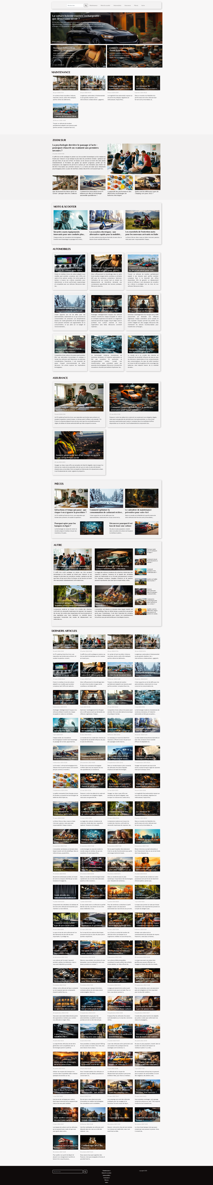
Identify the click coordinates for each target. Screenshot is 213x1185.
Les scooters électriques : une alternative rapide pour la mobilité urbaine (105, 234)
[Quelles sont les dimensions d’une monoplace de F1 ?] (65, 947)
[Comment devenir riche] (120, 1114)
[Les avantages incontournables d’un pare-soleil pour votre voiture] (147, 892)
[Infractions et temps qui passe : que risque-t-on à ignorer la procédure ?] (79, 397)
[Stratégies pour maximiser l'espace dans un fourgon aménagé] (143, 303)
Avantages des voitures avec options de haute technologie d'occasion (119, 758)
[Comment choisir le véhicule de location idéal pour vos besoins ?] (65, 110)
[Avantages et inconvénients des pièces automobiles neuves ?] (65, 975)
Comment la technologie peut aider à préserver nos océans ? (152, 601)
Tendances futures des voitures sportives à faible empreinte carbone (92, 758)
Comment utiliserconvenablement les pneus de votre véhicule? (147, 953)
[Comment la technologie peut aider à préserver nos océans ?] (140, 601)
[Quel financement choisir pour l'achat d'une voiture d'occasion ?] (120, 1003)
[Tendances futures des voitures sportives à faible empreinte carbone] (93, 753)
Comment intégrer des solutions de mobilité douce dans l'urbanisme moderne (71, 605)
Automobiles (117, 5)
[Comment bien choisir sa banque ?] (147, 1114)
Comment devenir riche (119, 1118)
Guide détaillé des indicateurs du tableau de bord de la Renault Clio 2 (65, 897)
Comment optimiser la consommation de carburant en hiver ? (69, 311)
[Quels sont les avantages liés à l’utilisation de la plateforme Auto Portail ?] (93, 1003)
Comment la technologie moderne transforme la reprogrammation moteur (104, 351)
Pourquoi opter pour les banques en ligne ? (152, 550)
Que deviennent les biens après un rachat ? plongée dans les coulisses (65, 88)
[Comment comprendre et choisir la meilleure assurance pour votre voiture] (134, 56)
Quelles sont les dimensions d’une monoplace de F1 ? (62, 953)
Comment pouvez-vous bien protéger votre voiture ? (119, 981)
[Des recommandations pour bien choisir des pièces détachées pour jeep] (93, 975)
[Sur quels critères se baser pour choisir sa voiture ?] (93, 947)
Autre (143, 5)
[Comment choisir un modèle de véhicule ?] (120, 1059)
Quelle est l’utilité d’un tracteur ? (152, 579)
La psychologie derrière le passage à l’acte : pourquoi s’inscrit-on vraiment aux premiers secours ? (75, 148)
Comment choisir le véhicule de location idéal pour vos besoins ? (65, 116)
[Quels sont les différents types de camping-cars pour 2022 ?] (147, 182)
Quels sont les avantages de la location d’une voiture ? (65, 1064)
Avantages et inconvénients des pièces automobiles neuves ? (65, 981)
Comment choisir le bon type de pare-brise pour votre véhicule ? (64, 925)
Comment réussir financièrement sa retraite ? (152, 560)
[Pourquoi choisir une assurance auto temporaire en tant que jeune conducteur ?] (147, 975)
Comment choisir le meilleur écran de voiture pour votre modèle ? (69, 270)
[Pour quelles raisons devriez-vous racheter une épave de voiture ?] (65, 1114)
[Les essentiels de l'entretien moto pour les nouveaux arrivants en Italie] (142, 219)
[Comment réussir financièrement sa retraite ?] (140, 561)
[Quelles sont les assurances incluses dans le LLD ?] (120, 919)
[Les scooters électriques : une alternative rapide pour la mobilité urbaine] (106, 219)
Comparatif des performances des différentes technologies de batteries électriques (119, 193)
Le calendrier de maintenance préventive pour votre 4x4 (146, 88)
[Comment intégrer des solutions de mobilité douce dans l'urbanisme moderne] (73, 596)
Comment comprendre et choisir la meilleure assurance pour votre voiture (132, 408)
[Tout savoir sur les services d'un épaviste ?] (147, 1086)
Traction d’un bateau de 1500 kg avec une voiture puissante (92, 1036)
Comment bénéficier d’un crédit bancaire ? (152, 570)
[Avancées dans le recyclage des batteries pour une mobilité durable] (143, 344)
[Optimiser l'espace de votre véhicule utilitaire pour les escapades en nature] (106, 303)
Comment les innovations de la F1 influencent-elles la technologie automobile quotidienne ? (91, 193)
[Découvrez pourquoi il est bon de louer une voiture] (146, 528)
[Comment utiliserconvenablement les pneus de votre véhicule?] (147, 947)
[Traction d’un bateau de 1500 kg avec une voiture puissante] (93, 1031)
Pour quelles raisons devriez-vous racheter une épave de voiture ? (65, 1120)
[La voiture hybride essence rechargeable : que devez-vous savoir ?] (106, 28)
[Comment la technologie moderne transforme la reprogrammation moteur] (106, 344)
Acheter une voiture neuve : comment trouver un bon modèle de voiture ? (147, 925)
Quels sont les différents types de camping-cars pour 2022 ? (119, 1092)
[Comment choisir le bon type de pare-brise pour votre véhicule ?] (65, 919)
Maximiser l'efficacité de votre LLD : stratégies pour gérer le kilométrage (106, 270)
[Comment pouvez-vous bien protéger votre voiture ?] (120, 975)
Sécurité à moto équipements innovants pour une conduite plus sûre (69, 234)
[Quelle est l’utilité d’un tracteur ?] (140, 581)
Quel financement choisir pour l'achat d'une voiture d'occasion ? (120, 1008)
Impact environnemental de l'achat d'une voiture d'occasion (69, 351)
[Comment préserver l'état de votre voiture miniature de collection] (114, 559)
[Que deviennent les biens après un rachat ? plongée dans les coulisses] (65, 83)
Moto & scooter (105, 5)
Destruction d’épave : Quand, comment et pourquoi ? (90, 1120)
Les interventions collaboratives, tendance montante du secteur (92, 88)
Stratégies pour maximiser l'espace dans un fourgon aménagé (141, 311)
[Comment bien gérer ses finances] (93, 1142)
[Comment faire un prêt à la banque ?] (65, 1142)
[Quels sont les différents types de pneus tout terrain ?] (147, 1003)
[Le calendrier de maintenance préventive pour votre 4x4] (147, 83)
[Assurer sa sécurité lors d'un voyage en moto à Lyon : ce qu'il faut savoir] (79, 445)
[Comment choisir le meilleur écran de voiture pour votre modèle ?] (70, 263)
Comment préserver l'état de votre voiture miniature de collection (112, 567)
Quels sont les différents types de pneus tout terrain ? (146, 1008)
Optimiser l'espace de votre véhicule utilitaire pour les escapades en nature (105, 311)
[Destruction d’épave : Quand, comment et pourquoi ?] (93, 1114)
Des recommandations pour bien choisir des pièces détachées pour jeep (93, 981)
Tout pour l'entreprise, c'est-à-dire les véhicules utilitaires (146, 1064)
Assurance (128, 5)
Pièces (136, 5)
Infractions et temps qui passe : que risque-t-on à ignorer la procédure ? (64, 647)
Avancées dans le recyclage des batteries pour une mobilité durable (142, 351)
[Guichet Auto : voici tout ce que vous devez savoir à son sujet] (65, 1003)
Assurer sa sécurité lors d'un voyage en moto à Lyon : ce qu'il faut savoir (78, 456)
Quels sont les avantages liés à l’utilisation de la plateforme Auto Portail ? (92, 1008)
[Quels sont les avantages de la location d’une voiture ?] (65, 1059)
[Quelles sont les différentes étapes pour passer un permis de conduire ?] (140, 611)
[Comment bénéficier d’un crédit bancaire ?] (140, 571)
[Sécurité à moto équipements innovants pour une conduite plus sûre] (71, 219)
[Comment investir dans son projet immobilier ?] (114, 596)
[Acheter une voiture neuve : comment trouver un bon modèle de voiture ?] (147, 919)
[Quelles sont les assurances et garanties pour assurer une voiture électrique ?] (93, 919)
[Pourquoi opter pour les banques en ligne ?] (92, 528)
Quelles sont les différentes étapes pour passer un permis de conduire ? (152, 612)
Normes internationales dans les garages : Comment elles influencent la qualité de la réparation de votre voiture (152, 594)
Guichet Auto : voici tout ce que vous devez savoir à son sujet (65, 1008)
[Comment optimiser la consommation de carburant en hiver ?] (70, 303)
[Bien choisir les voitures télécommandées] (120, 947)
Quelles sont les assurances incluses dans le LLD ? (120, 925)
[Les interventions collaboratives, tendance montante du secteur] (93, 83)
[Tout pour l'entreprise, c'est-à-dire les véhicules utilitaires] (147, 1059)
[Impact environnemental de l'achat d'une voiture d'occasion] (70, 344)
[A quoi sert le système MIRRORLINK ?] (65, 1031)
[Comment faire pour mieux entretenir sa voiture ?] (93, 892)
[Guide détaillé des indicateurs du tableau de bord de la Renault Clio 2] (65, 892)
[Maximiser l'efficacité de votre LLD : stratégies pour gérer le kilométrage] (78, 56)
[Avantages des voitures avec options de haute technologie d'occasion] (120, 753)
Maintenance (93, 5)
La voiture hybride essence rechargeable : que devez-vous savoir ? (76, 17)
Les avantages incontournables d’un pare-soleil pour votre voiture (147, 897)
